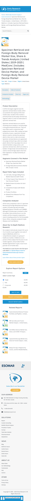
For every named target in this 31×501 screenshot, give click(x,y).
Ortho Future (5, 453)
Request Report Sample (15, 302)
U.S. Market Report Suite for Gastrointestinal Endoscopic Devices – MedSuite (14, 252)
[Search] (28, 31)
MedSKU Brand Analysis (8, 425)
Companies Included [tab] (7, 94)
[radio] (15, 280)
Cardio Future (5, 449)
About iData (4, 463)
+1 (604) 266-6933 (8, 408)
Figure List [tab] (26, 94)
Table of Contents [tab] (15, 90)
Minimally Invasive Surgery (13, 15)
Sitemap (4, 485)
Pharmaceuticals (6, 434)
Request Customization (15, 297)
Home (3, 15)
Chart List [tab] (18, 94)
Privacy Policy (5, 482)
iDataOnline (5, 437)
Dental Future (5, 451)
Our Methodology (6, 465)
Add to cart (15, 292)
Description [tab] (5, 90)
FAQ (3, 470)
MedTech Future (6, 446)
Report (3, 420)
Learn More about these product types (14, 257)
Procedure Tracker (6, 427)
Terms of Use (5, 480)
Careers (3, 472)
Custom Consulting (6, 423)
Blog (3, 444)
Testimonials (5, 468)
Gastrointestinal (6, 17)
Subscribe (15, 390)
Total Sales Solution (6, 432)
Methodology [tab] (5, 98)
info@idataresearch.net (10, 412)
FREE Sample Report (15, 262)
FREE (25, 273)
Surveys (3, 430)
